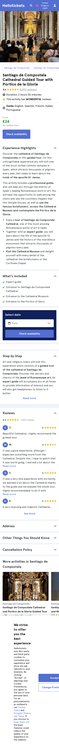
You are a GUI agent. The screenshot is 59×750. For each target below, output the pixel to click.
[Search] (31, 6)
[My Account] (55, 6)
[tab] (29, 148)
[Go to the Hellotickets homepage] (14, 5)
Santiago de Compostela (17, 68)
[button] (29, 148)
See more (29, 513)
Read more (29, 398)
